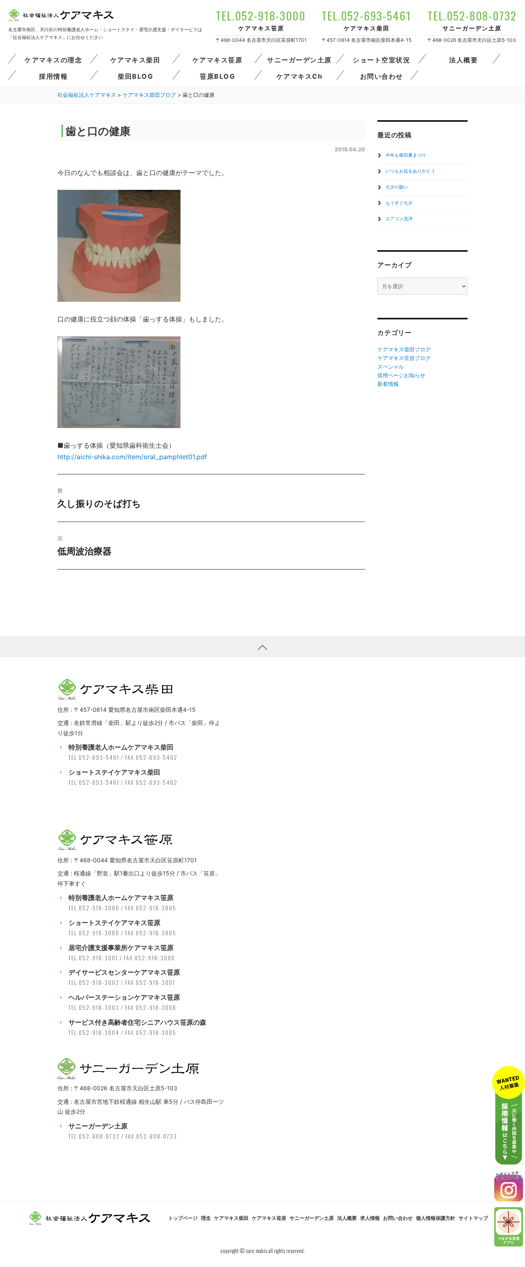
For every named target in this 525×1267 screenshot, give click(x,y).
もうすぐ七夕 (399, 203)
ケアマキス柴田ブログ (404, 349)
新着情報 (388, 384)
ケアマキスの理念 (53, 60)
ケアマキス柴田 (135, 60)
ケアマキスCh (299, 76)
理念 (206, 1218)
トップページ (183, 1218)
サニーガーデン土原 (299, 60)
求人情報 (370, 1218)
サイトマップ (473, 1218)
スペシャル (390, 366)
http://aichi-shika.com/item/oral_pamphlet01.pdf (132, 457)
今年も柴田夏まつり (406, 155)
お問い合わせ (381, 76)
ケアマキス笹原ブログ (404, 358)
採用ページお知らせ (401, 375)
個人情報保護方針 (435, 1218)
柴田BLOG (135, 76)
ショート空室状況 (381, 60)
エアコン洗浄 (399, 218)
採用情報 (53, 76)
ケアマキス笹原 (217, 60)
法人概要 (463, 60)
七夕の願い (397, 187)
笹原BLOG (217, 76)
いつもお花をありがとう (410, 171)
